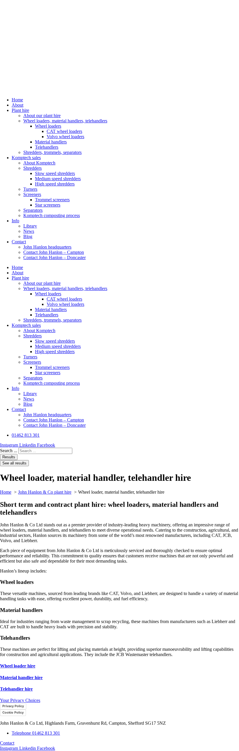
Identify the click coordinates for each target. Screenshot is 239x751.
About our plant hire (42, 115)
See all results (14, 463)
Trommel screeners (52, 199)
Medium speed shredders (58, 178)
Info (15, 220)
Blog (27, 236)
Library (30, 225)
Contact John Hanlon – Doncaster (54, 257)
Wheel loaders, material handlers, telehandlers (65, 120)
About (17, 105)
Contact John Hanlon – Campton (53, 252)
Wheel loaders (48, 126)
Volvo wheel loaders (65, 136)
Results (8, 457)
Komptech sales (26, 157)
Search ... (8, 450)
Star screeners (47, 204)
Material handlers (51, 141)
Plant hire (20, 110)
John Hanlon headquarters (47, 246)
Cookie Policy (13, 712)
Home (17, 99)
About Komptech (39, 162)
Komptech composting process (51, 215)
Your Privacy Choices (20, 700)
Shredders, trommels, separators (52, 152)
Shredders (32, 168)
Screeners (32, 194)
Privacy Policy (13, 706)
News (28, 231)
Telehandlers (46, 147)
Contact (19, 241)
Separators (33, 210)
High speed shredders (55, 183)
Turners (30, 189)
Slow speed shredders (55, 173)
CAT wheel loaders (64, 131)
